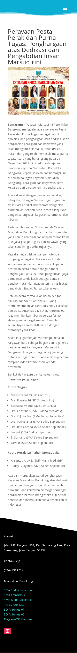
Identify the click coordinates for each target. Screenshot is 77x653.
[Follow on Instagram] (7, 631)
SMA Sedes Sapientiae (18, 590)
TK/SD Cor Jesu (14, 605)
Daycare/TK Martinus (18, 619)
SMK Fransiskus (14, 595)
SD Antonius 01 (14, 609)
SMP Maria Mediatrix (18, 600)
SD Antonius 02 (14, 614)
